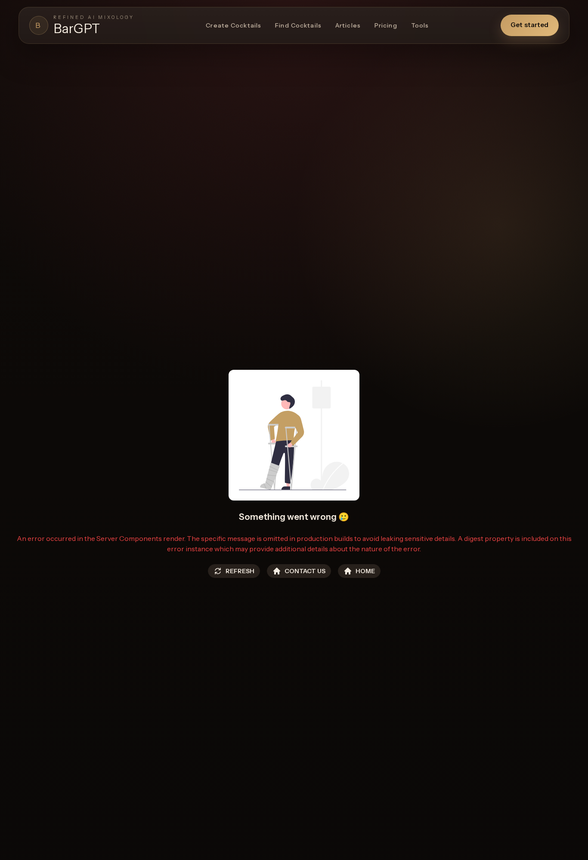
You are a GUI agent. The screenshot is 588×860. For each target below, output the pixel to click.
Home (365, 571)
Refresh (240, 571)
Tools (420, 25)
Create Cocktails (233, 25)
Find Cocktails (298, 25)
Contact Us (305, 571)
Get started (530, 25)
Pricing (385, 25)
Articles (348, 25)
